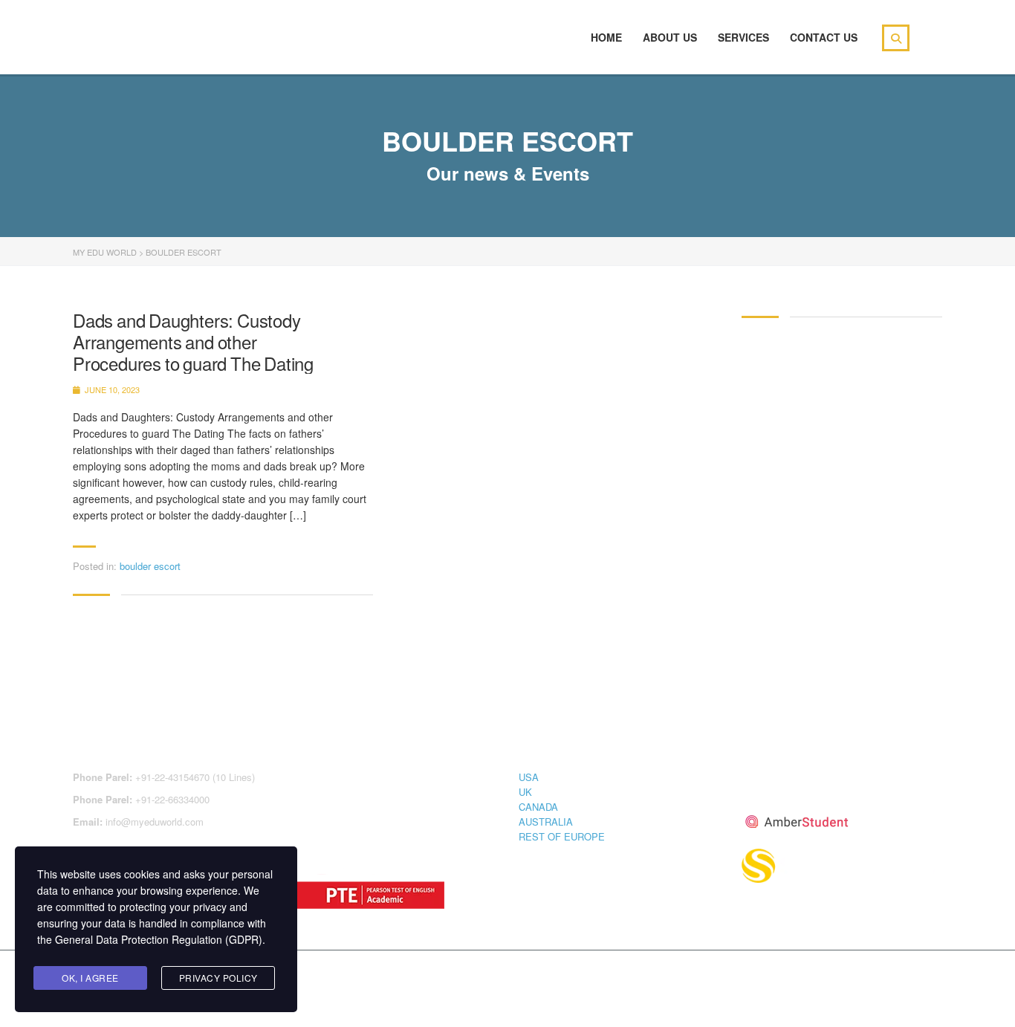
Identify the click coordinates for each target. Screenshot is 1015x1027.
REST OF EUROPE (562, 836)
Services (743, 37)
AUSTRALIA (546, 821)
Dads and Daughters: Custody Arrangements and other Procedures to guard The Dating (193, 342)
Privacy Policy (218, 977)
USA (529, 777)
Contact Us (823, 37)
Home (606, 37)
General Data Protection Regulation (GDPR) (158, 939)
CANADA (538, 807)
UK (525, 792)
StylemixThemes (387, 976)
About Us (670, 37)
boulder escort (150, 566)
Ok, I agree (90, 977)
